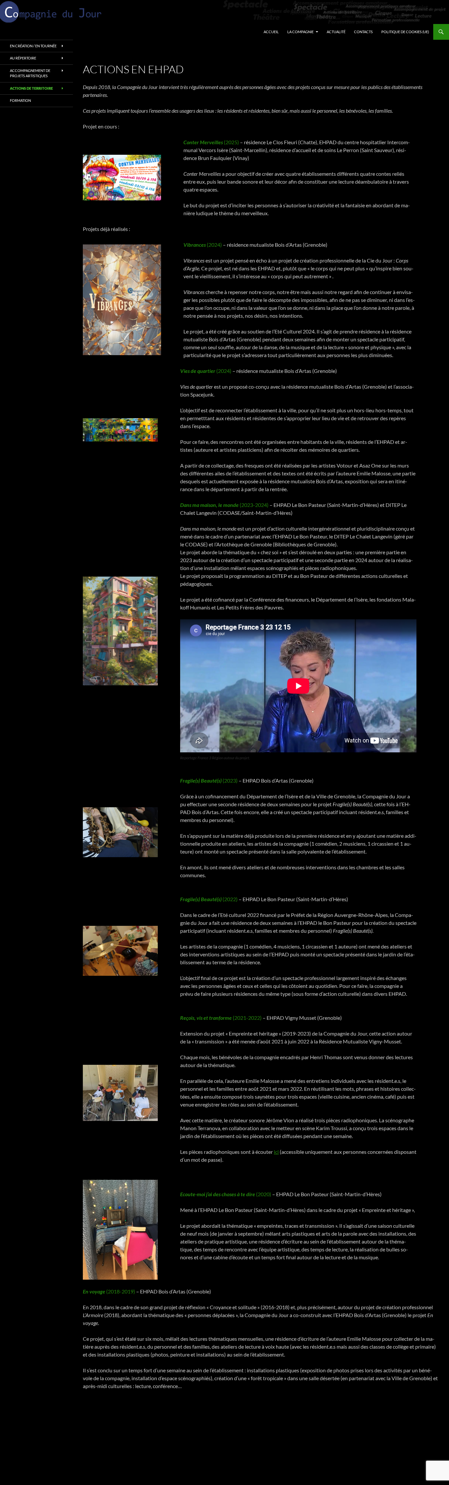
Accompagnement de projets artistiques (30, 73)
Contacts (363, 32)
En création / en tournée (33, 46)
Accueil (271, 32)
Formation (20, 100)
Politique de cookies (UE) (405, 32)
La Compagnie (300, 32)
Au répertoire (23, 58)
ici (276, 1152)
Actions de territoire (31, 88)
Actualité (336, 32)
